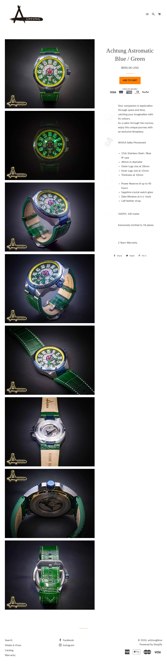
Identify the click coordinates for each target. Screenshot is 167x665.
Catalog (9, 650)
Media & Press (13, 645)
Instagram (68, 645)
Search (8, 640)
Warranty (10, 655)
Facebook (68, 640)
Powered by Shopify (151, 644)
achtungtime (155, 640)
